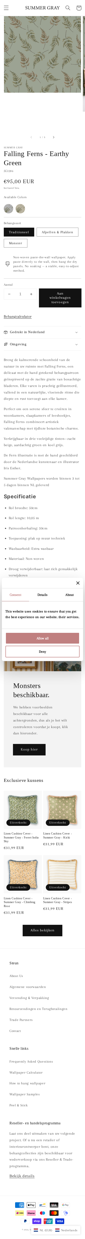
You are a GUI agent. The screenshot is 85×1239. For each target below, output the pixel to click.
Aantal (8, 284)
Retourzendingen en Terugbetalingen (38, 1009)
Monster (15, 243)
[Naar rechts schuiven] (53, 137)
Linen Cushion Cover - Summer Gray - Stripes (57, 900)
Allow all (43, 638)
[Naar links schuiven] (31, 137)
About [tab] (69, 595)
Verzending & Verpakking (29, 998)
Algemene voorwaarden (27, 987)
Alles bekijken (42, 930)
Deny (42, 651)
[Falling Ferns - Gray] (8, 208)
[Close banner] (78, 583)
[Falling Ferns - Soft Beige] (20, 208)
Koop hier (29, 749)
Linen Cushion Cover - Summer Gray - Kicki (57, 835)
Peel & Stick (18, 1105)
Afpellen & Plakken (57, 232)
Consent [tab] (15, 595)
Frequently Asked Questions (31, 1061)
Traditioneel (19, 232)
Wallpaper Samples (24, 1094)
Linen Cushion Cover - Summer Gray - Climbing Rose (19, 902)
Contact (15, 1031)
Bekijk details (21, 1176)
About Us (16, 976)
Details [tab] (42, 595)
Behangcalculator (18, 316)
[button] (6, 8)
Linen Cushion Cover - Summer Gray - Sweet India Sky (21, 837)
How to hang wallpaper (27, 1083)
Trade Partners (21, 1020)
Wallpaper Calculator (26, 1072)
